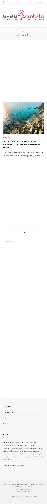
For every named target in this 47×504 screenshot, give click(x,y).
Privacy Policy (15, 496)
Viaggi (6, 137)
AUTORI (5, 423)
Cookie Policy (24, 496)
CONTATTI (6, 418)
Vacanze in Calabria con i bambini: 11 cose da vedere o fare (21, 144)
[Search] (35, 2)
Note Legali (33, 496)
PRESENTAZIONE (8, 413)
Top (24, 500)
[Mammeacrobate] (23, 15)
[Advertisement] (23, 71)
